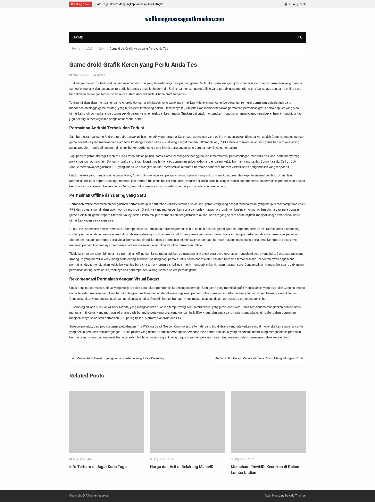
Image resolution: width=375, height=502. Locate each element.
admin (101, 75)
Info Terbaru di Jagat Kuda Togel (98, 466)
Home (78, 37)
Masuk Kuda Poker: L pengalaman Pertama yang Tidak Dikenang (120, 358)
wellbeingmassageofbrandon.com (184, 18)
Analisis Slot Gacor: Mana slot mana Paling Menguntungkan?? (257, 358)
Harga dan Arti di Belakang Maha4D (181, 466)
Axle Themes (297, 495)
